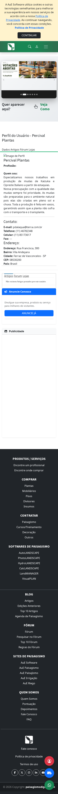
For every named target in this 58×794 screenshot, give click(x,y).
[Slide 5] (32, 94)
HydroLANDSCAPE (29, 563)
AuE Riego (29, 683)
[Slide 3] (28, 94)
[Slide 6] (34, 94)
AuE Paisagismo (29, 668)
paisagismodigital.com (40, 787)
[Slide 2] (24, 94)
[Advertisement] (29, 385)
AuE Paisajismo (29, 673)
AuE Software (29, 662)
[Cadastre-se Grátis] (49, 761)
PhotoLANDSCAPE (29, 558)
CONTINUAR (29, 35)
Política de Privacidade (29, 27)
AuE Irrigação (29, 678)
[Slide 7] (37, 94)
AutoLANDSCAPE (29, 553)
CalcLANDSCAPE (29, 568)
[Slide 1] (21, 94)
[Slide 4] (30, 94)
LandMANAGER (29, 573)
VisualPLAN (29, 578)
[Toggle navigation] (46, 47)
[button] (15, 772)
